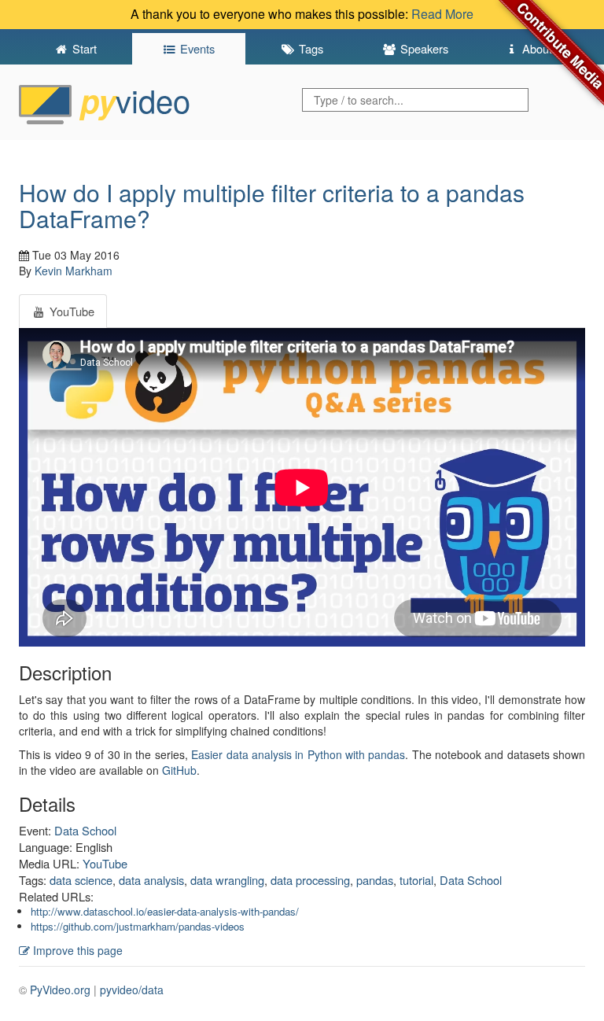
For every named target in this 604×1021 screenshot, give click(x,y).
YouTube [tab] (70, 311)
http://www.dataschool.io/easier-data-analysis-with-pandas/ (165, 911)
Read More (442, 14)
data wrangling (227, 880)
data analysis (151, 880)
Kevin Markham (73, 270)
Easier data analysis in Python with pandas (298, 754)
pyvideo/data (132, 989)
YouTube (105, 863)
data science (81, 880)
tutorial (416, 880)
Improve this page (76, 950)
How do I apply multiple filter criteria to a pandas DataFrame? (272, 205)
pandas (374, 880)
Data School (85, 830)
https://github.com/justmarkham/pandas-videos (138, 926)
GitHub (179, 770)
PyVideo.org (60, 989)
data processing (310, 880)
